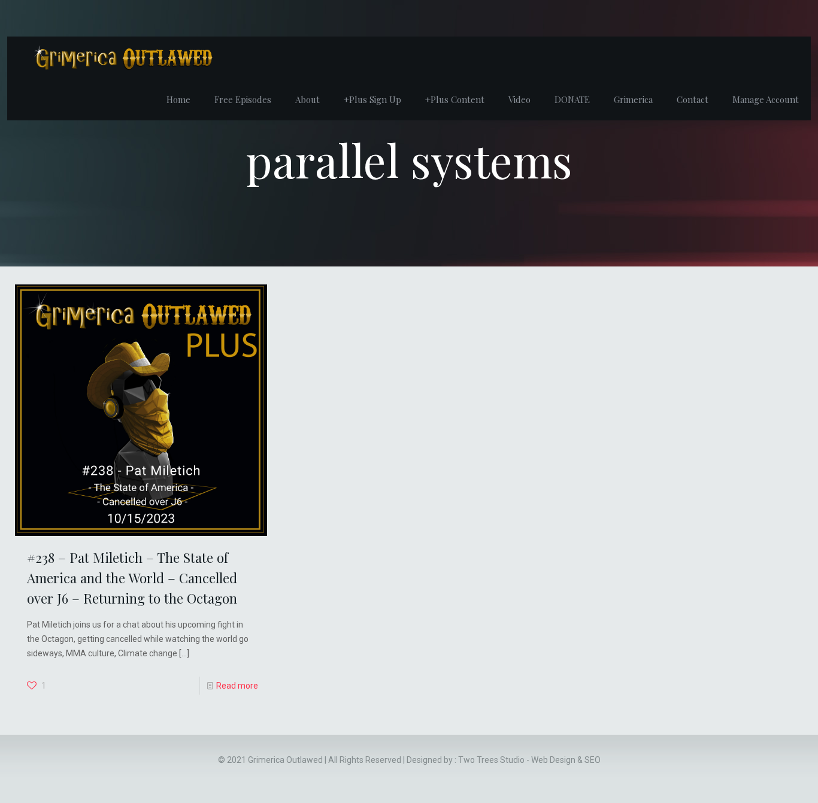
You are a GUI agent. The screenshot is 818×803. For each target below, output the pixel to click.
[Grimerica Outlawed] (122, 57)
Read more (237, 685)
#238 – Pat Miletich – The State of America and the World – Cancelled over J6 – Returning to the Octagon (132, 578)
